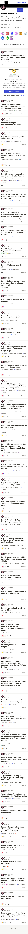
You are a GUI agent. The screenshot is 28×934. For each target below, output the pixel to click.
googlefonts (9, 815)
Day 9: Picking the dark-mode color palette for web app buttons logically (14, 466)
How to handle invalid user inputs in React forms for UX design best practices (14, 759)
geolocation (4, 353)
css (2, 62)
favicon (3, 866)
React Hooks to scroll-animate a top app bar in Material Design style (13, 880)
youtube (16, 669)
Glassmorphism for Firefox (11, 332)
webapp (19, 429)
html (2, 304)
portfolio (19, 180)
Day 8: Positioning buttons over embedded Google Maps (13, 484)
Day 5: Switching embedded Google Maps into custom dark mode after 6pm (12, 541)
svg (16, 320)
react (3, 141)
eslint (16, 782)
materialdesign (21, 884)
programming (17, 218)
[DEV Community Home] (6, 2)
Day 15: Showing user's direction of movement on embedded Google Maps (13, 349)
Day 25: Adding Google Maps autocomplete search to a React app (13, 155)
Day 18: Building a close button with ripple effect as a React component (13, 283)
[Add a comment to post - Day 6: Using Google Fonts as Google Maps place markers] (7, 529)
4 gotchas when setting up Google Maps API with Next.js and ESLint (12, 778)
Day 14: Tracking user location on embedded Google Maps (14, 366)
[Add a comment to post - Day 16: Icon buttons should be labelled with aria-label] (8, 323)
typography (9, 688)
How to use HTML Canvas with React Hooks (12, 897)
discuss (3, 253)
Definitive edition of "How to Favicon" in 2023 (11, 863)
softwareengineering (7, 159)
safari (3, 815)
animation (18, 200)
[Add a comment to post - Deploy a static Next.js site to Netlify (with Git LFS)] (7, 853)
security (3, 745)
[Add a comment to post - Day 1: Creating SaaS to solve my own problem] (7, 615)
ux (20, 159)
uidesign (15, 470)
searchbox (18, 304)
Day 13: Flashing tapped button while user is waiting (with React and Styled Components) (13, 386)
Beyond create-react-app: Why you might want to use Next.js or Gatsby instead (13, 915)
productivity (4, 162)
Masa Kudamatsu (8, 51)
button (12, 320)
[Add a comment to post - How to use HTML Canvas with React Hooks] (9, 904)
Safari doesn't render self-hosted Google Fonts (13, 811)
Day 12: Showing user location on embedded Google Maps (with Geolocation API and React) (13, 406)
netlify (3, 849)
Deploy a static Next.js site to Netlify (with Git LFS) (12, 846)
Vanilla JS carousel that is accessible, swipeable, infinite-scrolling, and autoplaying (13, 106)
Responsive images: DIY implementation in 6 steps (11, 124)
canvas (8, 901)
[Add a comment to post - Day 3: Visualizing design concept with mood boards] (2, 583)
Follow (20, 10)
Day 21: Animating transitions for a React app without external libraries (13, 232)
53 (11, 748)
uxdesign (4, 580)
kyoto (24, 580)
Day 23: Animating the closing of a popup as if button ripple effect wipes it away (13, 196)
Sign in (22, 95)
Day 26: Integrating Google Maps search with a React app (13, 138)
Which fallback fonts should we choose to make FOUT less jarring (14, 795)
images (12, 649)
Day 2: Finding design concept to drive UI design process (13, 592)
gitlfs (13, 849)
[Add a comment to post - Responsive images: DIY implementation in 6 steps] (7, 128)
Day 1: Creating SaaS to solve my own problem (13, 609)
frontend (23, 62)
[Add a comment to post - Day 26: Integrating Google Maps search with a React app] (7, 144)
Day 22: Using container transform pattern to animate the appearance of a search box (13, 214)
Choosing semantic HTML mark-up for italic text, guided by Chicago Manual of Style (13, 683)
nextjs (3, 452)
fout (2, 798)
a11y (15, 110)
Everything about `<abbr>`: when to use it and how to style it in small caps (13, 718)
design (16, 159)
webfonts (8, 798)
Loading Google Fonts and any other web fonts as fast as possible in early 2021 (12, 829)
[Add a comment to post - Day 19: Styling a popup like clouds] (2, 272)
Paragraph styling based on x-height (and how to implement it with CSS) (13, 57)
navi (17, 919)
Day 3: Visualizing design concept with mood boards (11, 576)
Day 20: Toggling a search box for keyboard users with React (14, 250)
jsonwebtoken (17, 743)
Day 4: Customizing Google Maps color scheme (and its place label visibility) (13, 559)
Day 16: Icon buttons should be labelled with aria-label (13, 317)
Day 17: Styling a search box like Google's (13, 300)
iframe (11, 669)
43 (12, 869)
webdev (7, 62)
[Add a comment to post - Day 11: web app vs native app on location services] (7, 435)
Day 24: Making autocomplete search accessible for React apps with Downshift (14, 176)
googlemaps (9, 141)
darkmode (14, 452)
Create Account (14, 91)
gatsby (13, 919)
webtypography (15, 62)
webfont (16, 815)
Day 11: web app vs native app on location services (14, 426)
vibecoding (4, 180)
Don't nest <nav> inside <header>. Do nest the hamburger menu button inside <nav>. (12, 627)
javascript (10, 110)
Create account (21, 2)
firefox (17, 334)
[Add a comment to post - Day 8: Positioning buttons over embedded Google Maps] (8, 492)
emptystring (4, 287)
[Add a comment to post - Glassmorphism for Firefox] (8, 338)
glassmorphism (15, 269)
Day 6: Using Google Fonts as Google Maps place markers (12, 521)
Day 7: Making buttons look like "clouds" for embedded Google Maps (13, 503)
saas (11, 563)
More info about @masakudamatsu (14, 44)
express (3, 218)
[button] (2, 33)
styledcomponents (6, 390)
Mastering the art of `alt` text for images (13, 646)
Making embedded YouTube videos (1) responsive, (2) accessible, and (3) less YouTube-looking (14, 664)
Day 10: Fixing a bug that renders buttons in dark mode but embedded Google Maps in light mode (13, 447)
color (10, 470)
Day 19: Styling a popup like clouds (11, 266)
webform (21, 763)
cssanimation (21, 390)
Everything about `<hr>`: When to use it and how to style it (13, 701)
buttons (7, 508)
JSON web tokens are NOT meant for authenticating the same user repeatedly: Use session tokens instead (14, 737)
